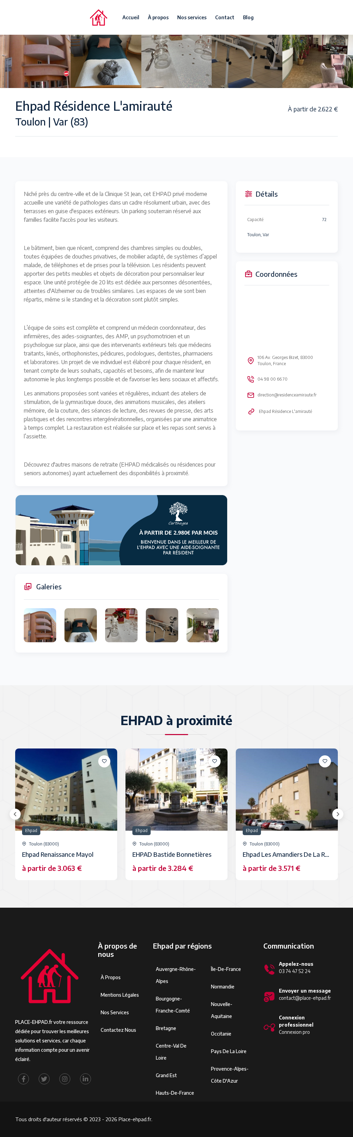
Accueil (130, 17)
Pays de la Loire (228, 1051)
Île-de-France (226, 969)
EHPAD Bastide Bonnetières (171, 854)
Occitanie (221, 1034)
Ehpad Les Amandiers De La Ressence (295, 854)
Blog (248, 17)
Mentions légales (120, 995)
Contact (224, 17)
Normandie (222, 987)
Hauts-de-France (175, 1093)
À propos (158, 17)
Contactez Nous (118, 1030)
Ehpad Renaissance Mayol (57, 854)
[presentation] (15, 814)
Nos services (191, 17)
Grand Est (166, 1075)
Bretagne (166, 1028)
